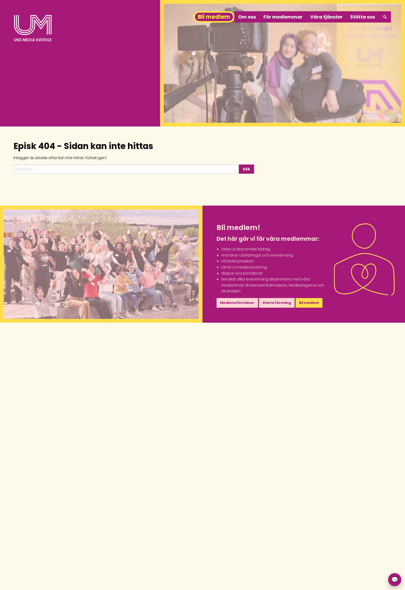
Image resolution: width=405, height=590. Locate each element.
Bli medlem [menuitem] (214, 17)
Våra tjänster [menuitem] (326, 17)
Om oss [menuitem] (247, 17)
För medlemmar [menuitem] (283, 17)
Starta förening (276, 302)
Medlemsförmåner (237, 302)
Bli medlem (309, 302)
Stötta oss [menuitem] (362, 17)
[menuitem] (385, 17)
